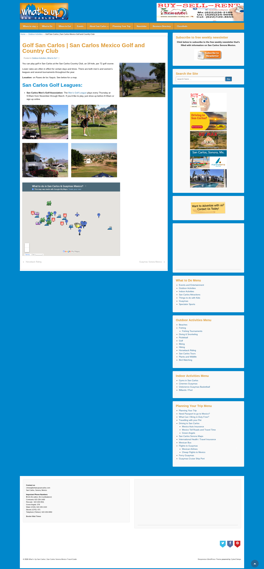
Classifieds (182, 26)
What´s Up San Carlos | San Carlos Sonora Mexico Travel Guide (52, 559)
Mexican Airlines (190, 449)
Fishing (182, 328)
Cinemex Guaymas (188, 383)
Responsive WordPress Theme (209, 559)
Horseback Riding (33, 262)
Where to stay (29, 26)
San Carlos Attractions (189, 294)
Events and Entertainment (191, 285)
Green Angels (188, 433)
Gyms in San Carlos (188, 380)
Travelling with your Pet (190, 420)
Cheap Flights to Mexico (193, 452)
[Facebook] (230, 543)
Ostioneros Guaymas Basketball (194, 387)
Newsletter (142, 26)
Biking (182, 344)
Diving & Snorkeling (188, 334)
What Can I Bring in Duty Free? (194, 417)
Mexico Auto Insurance (193, 426)
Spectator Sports (187, 304)
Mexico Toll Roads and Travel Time (199, 430)
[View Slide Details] (200, 12)
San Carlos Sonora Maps (191, 436)
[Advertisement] (208, 247)
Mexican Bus (185, 442)
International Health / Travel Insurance (197, 439)
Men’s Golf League (77, 92)
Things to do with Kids (189, 298)
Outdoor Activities (35, 34)
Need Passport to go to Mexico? (194, 413)
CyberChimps (236, 559)
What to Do (47, 26)
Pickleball (183, 337)
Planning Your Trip (121, 26)
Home (23, 34)
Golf (181, 340)
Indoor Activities (186, 291)
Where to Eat (65, 26)
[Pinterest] (237, 543)
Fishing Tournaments (192, 331)
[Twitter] (223, 543)
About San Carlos (98, 26)
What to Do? (52, 58)
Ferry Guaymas (186, 455)
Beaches (183, 324)
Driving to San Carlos (189, 423)
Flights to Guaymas (188, 446)
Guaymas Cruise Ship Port (192, 458)
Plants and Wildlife (188, 357)
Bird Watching (185, 360)
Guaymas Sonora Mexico (150, 262)
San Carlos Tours (187, 353)
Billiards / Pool (186, 390)
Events (80, 26)
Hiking (182, 347)
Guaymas (183, 301)
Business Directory (162, 26)
